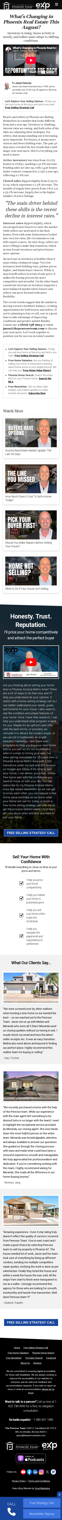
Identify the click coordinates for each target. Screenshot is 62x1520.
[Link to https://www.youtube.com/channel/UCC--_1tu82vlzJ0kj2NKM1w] (23, 1472)
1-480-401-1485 (43, 1419)
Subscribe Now (36, 393)
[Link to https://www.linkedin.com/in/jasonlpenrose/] (35, 1472)
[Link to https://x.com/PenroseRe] (47, 1472)
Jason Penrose (23, 83)
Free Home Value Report (37, 370)
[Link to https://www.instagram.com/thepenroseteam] (41, 1472)
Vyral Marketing (42, 1488)
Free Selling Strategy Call (19, 107)
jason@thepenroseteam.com (31, 1435)
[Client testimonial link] (31, 987)
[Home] (25, 4)
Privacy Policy (19, 1481)
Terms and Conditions (39, 1481)
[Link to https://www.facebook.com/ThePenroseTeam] (29, 1472)
